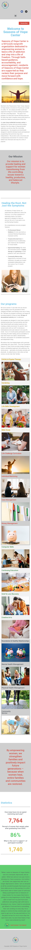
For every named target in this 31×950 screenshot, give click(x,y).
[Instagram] (26, 11)
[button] (15, 15)
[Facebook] (22, 11)
